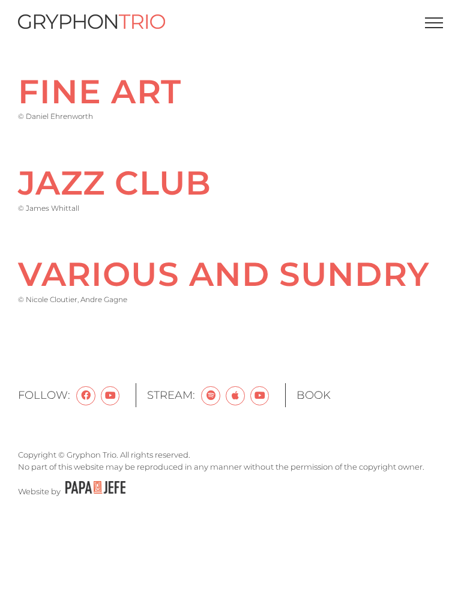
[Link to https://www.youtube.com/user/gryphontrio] (110, 395)
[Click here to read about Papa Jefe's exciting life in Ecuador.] (93, 491)
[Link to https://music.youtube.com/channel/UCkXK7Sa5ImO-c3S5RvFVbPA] (260, 395)
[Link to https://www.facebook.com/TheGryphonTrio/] (85, 395)
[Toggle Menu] (434, 22)
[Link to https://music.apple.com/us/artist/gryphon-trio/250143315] (235, 395)
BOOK (314, 395)
